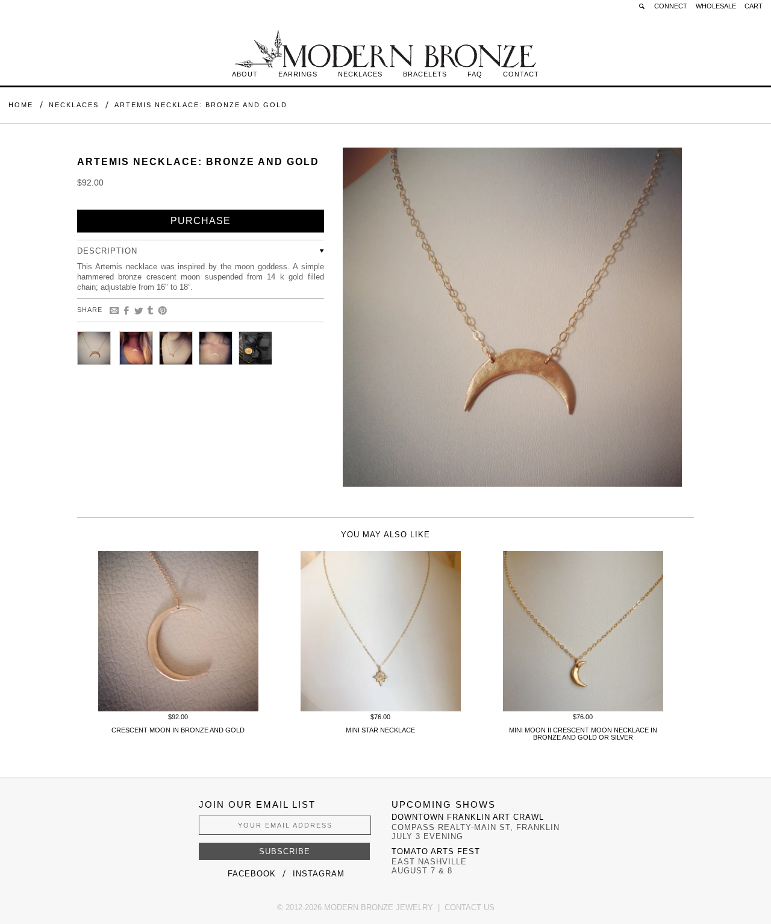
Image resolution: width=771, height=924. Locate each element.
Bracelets (425, 74)
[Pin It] (163, 311)
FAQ (474, 74)
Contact (521, 74)
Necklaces (360, 74)
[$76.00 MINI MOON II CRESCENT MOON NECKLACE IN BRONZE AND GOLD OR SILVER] (583, 708)
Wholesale (716, 6)
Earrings (297, 74)
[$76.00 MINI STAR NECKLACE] (381, 708)
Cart (753, 6)
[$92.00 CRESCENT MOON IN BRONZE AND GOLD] (178, 708)
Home (20, 104)
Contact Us (470, 907)
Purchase (200, 221)
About (245, 74)
